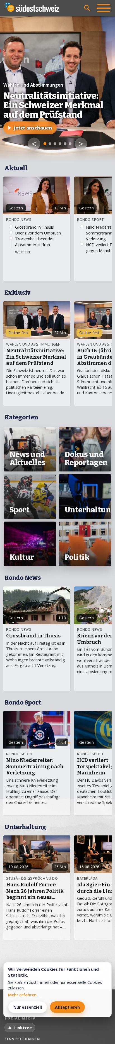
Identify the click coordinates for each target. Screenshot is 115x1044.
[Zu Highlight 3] (55, 143)
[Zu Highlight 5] (65, 143)
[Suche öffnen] (87, 8)
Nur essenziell (27, 1007)
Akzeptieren (67, 1007)
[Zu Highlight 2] (50, 143)
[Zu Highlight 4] (60, 143)
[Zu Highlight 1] (45, 143)
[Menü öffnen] (104, 8)
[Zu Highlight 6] (70, 143)
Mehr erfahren (22, 994)
